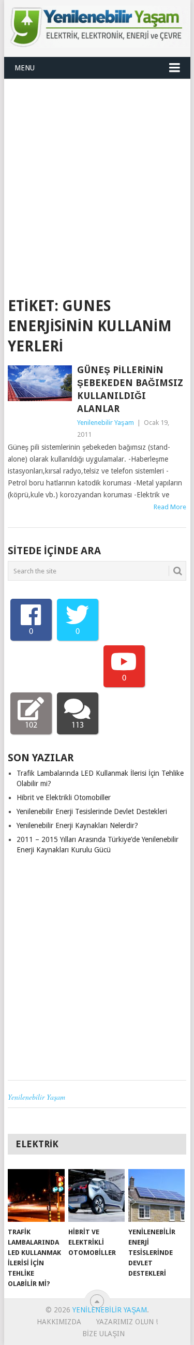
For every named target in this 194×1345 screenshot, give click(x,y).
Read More (170, 507)
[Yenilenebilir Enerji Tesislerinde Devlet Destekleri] (156, 1195)
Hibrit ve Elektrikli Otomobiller (64, 797)
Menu (24, 68)
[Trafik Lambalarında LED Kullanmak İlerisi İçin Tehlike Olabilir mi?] (36, 1195)
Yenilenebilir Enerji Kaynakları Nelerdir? (77, 825)
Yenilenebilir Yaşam (105, 422)
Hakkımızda (59, 1322)
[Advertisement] (97, 181)
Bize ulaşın (103, 1333)
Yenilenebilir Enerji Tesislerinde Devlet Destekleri (92, 811)
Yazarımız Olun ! (127, 1322)
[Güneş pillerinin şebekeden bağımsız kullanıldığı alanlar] (40, 383)
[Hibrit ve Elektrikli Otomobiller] (96, 1195)
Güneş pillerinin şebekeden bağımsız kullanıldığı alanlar (130, 389)
